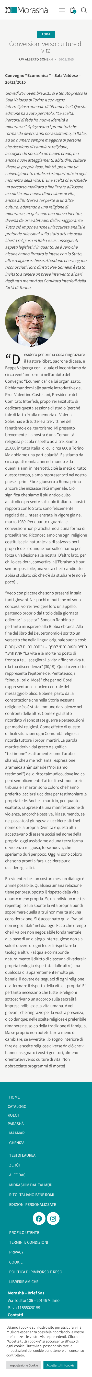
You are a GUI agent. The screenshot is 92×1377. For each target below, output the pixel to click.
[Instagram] (53, 1218)
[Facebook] (39, 1218)
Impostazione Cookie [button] (23, 1365)
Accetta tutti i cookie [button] (60, 1365)
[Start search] (83, 10)
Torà (46, 34)
